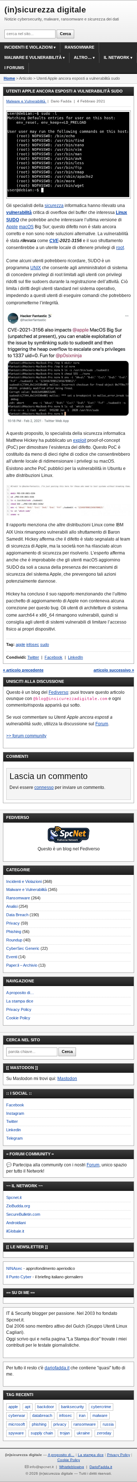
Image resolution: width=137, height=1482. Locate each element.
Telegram (14, 1138)
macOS (26, 226)
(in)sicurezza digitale (45, 9)
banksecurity (72, 1406)
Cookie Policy (18, 1018)
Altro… (83, 57)
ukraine (83, 1433)
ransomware (84, 1424)
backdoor (45, 1406)
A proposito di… (20, 992)
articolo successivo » (114, 670)
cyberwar (16, 1415)
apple (20, 644)
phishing (39, 1424)
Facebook (53, 657)
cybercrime (101, 1406)
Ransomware (79, 47)
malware (99, 1415)
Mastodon (67, 1078)
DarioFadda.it (101, 1467)
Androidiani (16, 1222)
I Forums (14, 67)
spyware (16, 1433)
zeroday (104, 1433)
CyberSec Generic (22, 948)
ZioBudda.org (18, 1206)
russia (108, 1424)
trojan (65, 1433)
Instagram (15, 1113)
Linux (121, 212)
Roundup (14, 940)
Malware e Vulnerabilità (33, 57)
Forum (101, 723)
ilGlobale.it (15, 1231)
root (120, 247)
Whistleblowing (71, 1467)
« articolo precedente (23, 670)
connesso (44, 787)
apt (27, 1406)
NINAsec (14, 1268)
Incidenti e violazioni (28, 47)
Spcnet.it (14, 1197)
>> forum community (26, 735)
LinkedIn (75, 657)
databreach (42, 1415)
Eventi (11, 957)
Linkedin (13, 1130)
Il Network (116, 57)
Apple (12, 226)
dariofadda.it (57, 1367)
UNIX (35, 267)
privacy (59, 1424)
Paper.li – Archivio (21, 965)
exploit (79, 440)
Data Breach (17, 915)
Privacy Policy (18, 1009)
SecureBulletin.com (23, 1214)
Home (9, 78)
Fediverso (58, 692)
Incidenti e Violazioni (24, 881)
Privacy (13, 923)
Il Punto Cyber (18, 1277)
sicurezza (54, 205)
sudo (44, 644)
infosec (32, 644)
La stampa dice (19, 1001)
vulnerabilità (19, 212)
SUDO (12, 219)
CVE (53, 240)
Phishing (13, 931)
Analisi (12, 906)
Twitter (33, 657)
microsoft (16, 1424)
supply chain (42, 1433)
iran (82, 1415)
